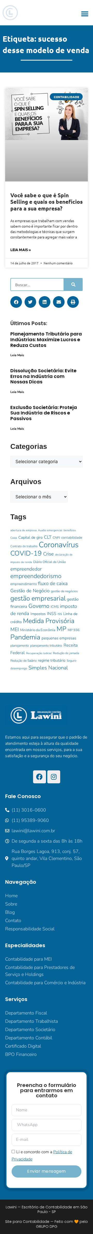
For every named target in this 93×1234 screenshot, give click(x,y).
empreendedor (26, 569)
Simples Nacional (48, 667)
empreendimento (23, 583)
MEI (14, 629)
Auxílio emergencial (50, 530)
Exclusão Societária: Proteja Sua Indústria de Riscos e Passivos (43, 413)
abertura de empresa (23, 530)
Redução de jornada (66, 653)
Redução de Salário (23, 661)
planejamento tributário (46, 646)
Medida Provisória (48, 621)
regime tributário (51, 660)
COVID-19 (26, 553)
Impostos (38, 613)
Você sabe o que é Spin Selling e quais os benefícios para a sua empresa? (46, 201)
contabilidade (71, 537)
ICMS (55, 606)
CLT (47, 537)
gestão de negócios (64, 591)
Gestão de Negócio (30, 591)
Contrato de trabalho (23, 546)
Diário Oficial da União (49, 562)
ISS (60, 614)
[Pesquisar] (73, 284)
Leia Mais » (20, 249)
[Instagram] (53, 776)
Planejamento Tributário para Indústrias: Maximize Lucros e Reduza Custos (46, 339)
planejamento (19, 646)
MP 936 (74, 630)
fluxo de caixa (53, 583)
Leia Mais (17, 355)
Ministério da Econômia (37, 629)
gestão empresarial (38, 598)
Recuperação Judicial (39, 653)
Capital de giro (30, 537)
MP (61, 628)
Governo (38, 606)
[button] (84, 14)
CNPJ (56, 538)
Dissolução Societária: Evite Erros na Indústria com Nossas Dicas (43, 376)
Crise (48, 554)
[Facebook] (39, 776)
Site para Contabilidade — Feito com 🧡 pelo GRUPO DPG (46, 1224)
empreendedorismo (35, 576)
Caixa (13, 538)
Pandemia (25, 637)
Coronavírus (59, 544)
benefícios (70, 530)
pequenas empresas (59, 638)
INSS (51, 614)
